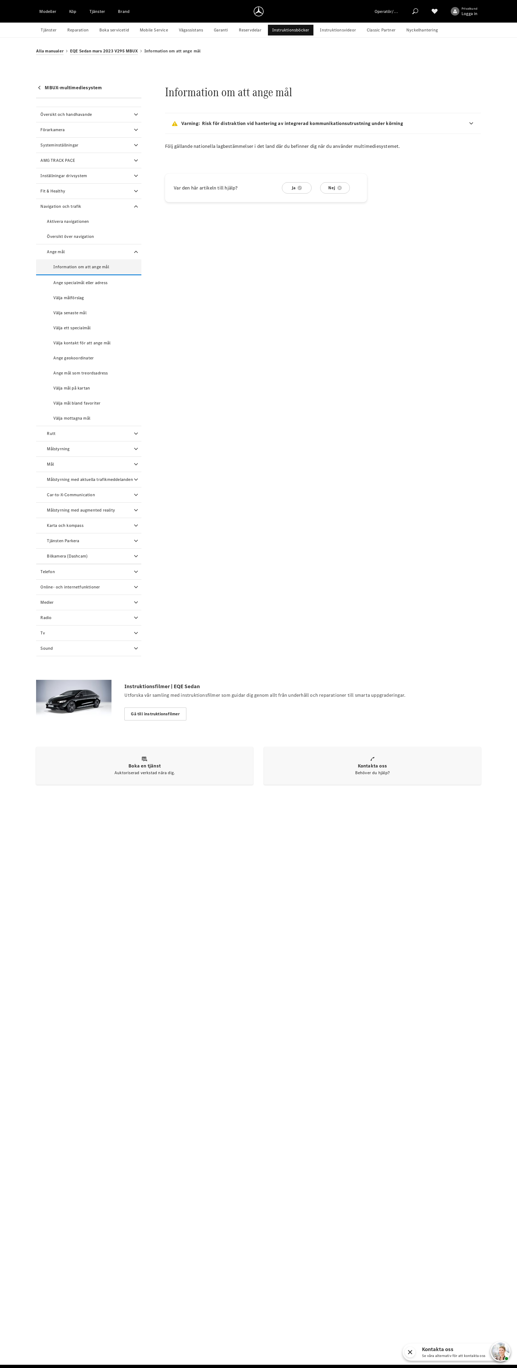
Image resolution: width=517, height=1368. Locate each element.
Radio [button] (45, 617)
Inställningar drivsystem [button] (63, 175)
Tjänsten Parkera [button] (63, 541)
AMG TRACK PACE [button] (57, 160)
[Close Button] (436, 1352)
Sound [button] (46, 648)
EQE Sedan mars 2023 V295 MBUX (104, 51)
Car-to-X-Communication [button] (71, 495)
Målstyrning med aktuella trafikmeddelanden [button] (90, 479)
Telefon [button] (47, 571)
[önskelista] (434, 11)
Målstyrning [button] (58, 449)
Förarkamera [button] (52, 130)
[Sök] (415, 11)
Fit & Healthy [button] (52, 191)
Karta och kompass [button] (65, 525)
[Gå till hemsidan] (259, 11)
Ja (293, 188)
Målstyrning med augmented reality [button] (81, 510)
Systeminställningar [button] (59, 145)
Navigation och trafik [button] (60, 206)
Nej (331, 188)
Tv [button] (42, 633)
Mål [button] (50, 464)
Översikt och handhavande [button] (66, 114)
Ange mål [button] (56, 252)
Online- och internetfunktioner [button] (70, 587)
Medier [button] (47, 602)
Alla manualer (50, 51)
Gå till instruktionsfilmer (155, 714)
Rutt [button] (51, 433)
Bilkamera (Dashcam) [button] (67, 556)
